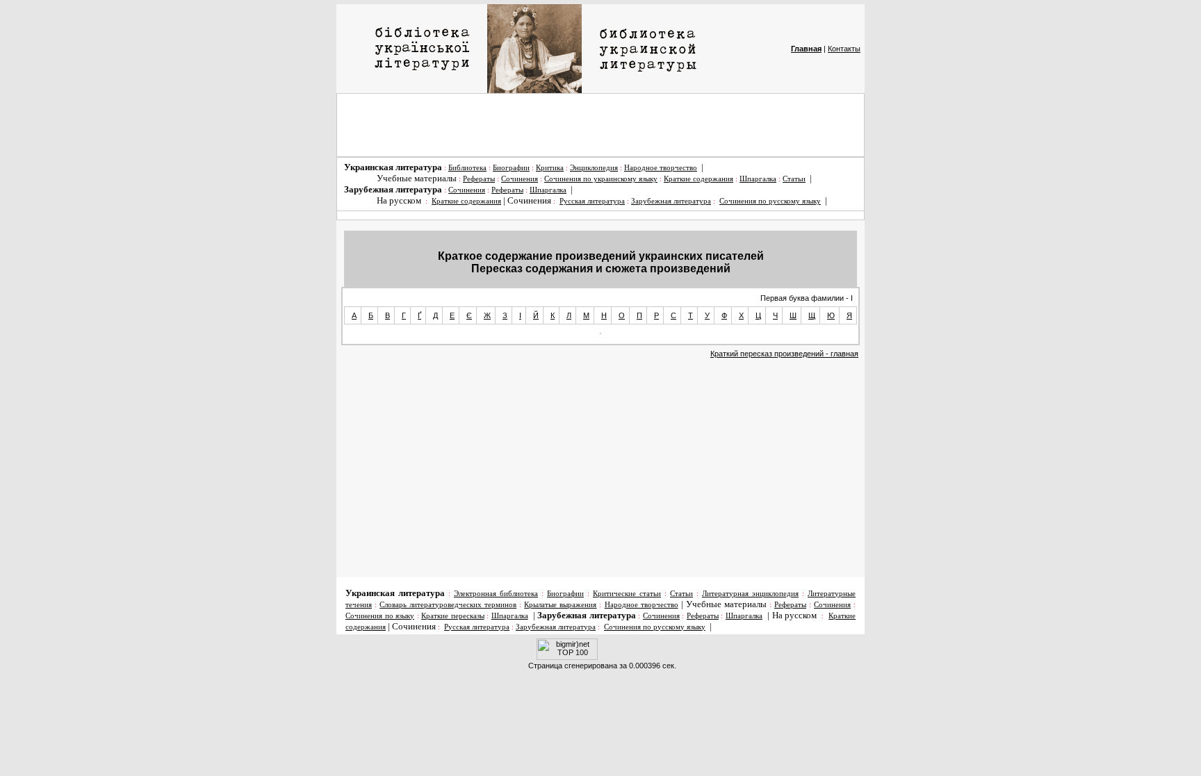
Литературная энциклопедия (750, 593)
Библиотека (467, 168)
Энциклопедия (594, 168)
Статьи (794, 179)
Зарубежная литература (671, 201)
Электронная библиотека (496, 593)
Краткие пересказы (452, 616)
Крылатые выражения (560, 605)
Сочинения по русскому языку (770, 201)
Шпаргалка (758, 179)
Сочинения (519, 179)
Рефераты (479, 179)
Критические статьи (627, 593)
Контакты (844, 48)
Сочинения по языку (379, 616)
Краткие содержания (698, 179)
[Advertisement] (600, 125)
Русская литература (592, 201)
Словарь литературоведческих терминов (447, 605)
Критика (550, 168)
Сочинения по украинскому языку (600, 179)
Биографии (511, 168)
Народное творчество (660, 168)
